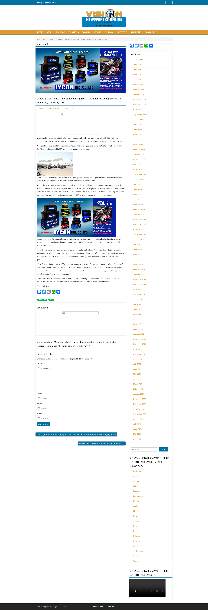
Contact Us (151, 32)
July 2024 (137, 184)
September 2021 (140, 354)
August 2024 (138, 179)
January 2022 (138, 334)
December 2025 (139, 100)
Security (136, 541)
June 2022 (137, 309)
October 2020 (138, 409)
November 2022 (139, 284)
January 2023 (138, 274)
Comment (41, 363)
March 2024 (138, 204)
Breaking (42, 300)
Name (39, 393)
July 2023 (137, 244)
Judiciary (136, 506)
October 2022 (138, 289)
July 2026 (137, 65)
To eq (135, 556)
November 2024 (139, 164)
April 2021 (137, 379)
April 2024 (137, 199)
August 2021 (138, 359)
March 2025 (138, 144)
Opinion (109, 32)
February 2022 (139, 329)
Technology (138, 551)
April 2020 (137, 439)
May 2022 (137, 314)
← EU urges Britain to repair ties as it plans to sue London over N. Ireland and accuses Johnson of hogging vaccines (76, 434)
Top (51, 300)
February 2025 (139, 150)
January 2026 (138, 95)
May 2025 (137, 134)
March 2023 (138, 264)
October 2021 (138, 349)
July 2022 (137, 304)
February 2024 (139, 209)
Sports (97, 32)
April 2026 (137, 80)
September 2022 (140, 294)
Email (39, 403)
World (86, 32)
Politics (60, 32)
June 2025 (137, 130)
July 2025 (137, 125)
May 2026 (137, 75)
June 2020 (137, 429)
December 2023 (139, 219)
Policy (135, 526)
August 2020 (138, 419)
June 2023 (137, 249)
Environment (138, 496)
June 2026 (137, 70)
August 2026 (138, 60)
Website (39, 413)
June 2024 (137, 189)
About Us (136, 32)
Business (74, 32)
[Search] (171, 2)
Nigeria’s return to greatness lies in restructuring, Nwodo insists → (101, 443)
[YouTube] (167, 2)
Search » (163, 449)
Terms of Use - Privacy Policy (104, 607)
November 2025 (139, 105)
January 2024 (138, 214)
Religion (136, 536)
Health (49, 108)
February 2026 (139, 90)
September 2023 (140, 234)
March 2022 (138, 324)
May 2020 (137, 434)
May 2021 (137, 374)
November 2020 (139, 404)
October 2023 (138, 229)
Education (137, 491)
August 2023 (138, 239)
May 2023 (137, 254)
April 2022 (137, 319)
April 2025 (137, 140)
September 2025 (140, 115)
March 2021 (138, 384)
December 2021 (139, 339)
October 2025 (138, 110)
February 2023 (139, 269)
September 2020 (140, 414)
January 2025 (138, 154)
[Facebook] (160, 2)
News (49, 32)
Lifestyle (122, 32)
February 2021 (139, 389)
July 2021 (137, 364)
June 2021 (137, 369)
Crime (135, 476)
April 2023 (137, 259)
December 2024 (139, 160)
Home (40, 32)
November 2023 (139, 224)
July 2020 (137, 424)
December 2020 (139, 399)
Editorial (136, 486)
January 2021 (138, 394)
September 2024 (140, 174)
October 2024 (138, 169)
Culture (136, 481)
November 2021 (139, 344)
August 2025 (138, 120)
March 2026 (138, 85)
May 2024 (137, 194)
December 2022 (139, 279)
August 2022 (138, 299)
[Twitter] (164, 2)
